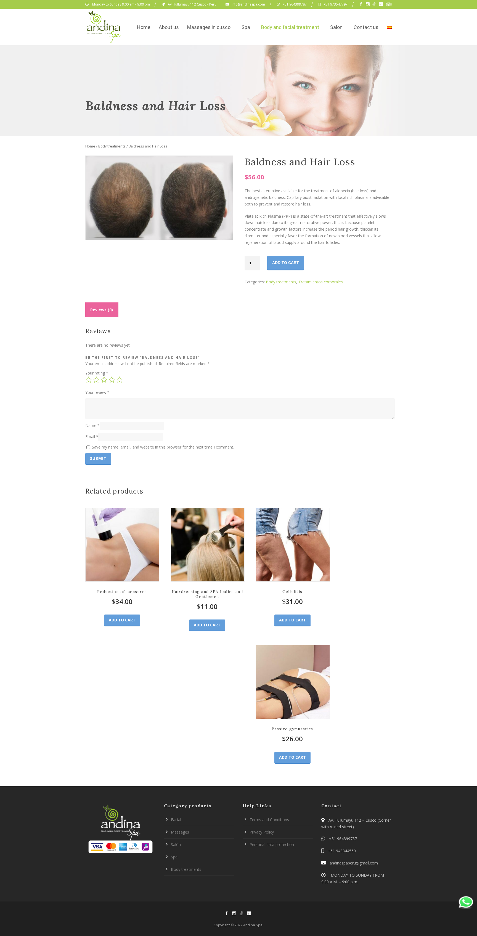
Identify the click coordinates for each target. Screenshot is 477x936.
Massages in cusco (208, 27)
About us (169, 27)
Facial (176, 819)
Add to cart (285, 262)
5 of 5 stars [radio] (119, 379)
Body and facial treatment (290, 27)
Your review (97, 392)
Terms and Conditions (269, 819)
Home (143, 27)
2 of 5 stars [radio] (96, 379)
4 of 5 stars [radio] (111, 379)
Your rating (96, 373)
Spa (246, 27)
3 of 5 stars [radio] (104, 379)
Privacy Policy (262, 832)
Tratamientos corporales (320, 281)
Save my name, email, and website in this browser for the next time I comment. (163, 447)
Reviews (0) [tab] (101, 309)
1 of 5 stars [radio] (88, 379)
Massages (180, 832)
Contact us (366, 27)
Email (91, 436)
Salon (336, 27)
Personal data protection (272, 844)
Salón (176, 844)
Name (92, 425)
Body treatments (112, 146)
